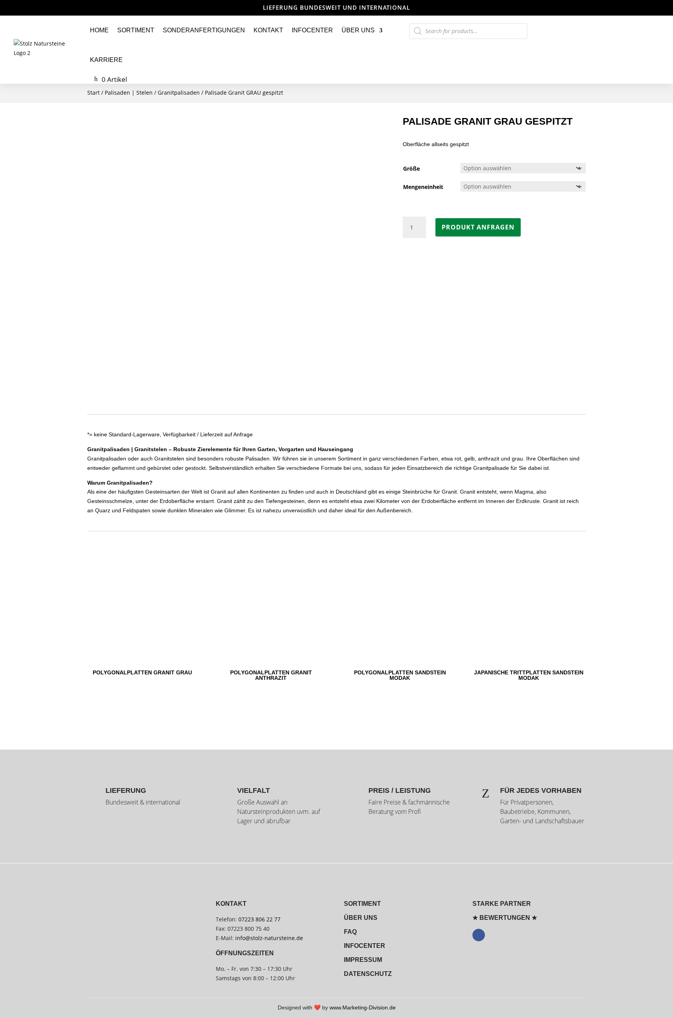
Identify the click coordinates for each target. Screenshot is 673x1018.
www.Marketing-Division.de (362, 1007)
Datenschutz (368, 973)
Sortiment (135, 30)
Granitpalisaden (179, 92)
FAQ (350, 931)
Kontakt (268, 30)
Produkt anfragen (478, 227)
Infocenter (312, 30)
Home (99, 30)
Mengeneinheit (423, 187)
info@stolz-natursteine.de (268, 938)
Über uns (358, 30)
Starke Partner (501, 903)
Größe (411, 168)
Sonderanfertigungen (204, 30)
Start (93, 92)
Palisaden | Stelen (129, 92)
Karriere (106, 59)
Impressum (363, 959)
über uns (360, 917)
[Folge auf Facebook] (478, 935)
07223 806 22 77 (259, 919)
